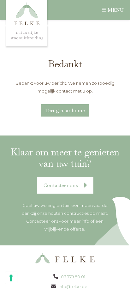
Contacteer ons (61, 185)
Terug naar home (65, 110)
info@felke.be (72, 286)
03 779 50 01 (72, 276)
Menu (116, 10)
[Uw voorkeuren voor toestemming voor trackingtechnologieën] (11, 278)
